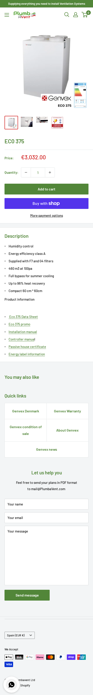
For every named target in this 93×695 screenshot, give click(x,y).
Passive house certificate (27, 347)
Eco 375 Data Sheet (23, 317)
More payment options (46, 215)
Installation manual (23, 332)
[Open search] (66, 14)
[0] (85, 14)
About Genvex (67, 430)
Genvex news (46, 449)
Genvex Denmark (25, 411)
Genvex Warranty (67, 411)
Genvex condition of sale (26, 430)
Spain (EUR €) (16, 635)
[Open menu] (7, 15)
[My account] (75, 14)
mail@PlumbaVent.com (48, 489)
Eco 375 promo (19, 324)
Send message (27, 595)
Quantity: (11, 172)
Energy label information (27, 354)
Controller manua (21, 339)
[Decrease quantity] (26, 172)
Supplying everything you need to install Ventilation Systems (46, 3)
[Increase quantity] (50, 172)
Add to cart (46, 189)
